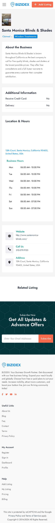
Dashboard (7, 462)
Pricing (5, 494)
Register (5, 452)
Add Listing (45, 4)
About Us (6, 411)
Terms (4, 431)
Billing (4, 499)
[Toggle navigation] (4, 4)
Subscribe (46, 338)
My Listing (6, 489)
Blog (4, 416)
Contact (5, 426)
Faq (3, 421)
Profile (5, 467)
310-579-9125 (22, 250)
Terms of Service (33, 515)
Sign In (5, 457)
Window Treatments (25, 36)
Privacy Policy (8, 436)
